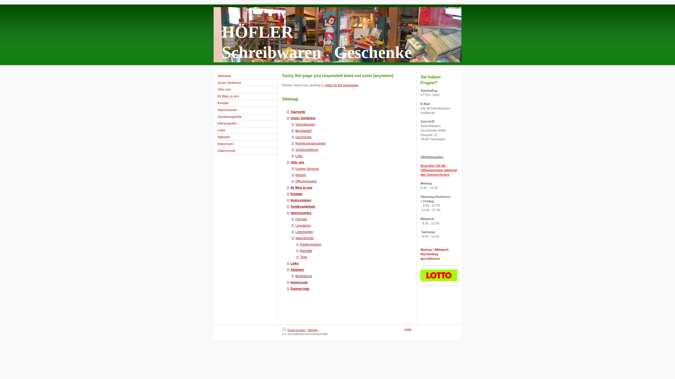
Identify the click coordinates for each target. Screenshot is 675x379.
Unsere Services (307, 169)
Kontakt (296, 194)
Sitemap (312, 330)
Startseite (298, 112)
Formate (301, 219)
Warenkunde (304, 238)
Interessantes (301, 213)
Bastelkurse (303, 276)
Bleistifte (306, 251)
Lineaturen (303, 225)
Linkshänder (304, 232)
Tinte (303, 257)
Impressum (299, 282)
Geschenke (303, 137)
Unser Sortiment (303, 118)
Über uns (297, 162)
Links (295, 263)
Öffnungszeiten (306, 181)
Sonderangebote (303, 206)
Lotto (298, 156)
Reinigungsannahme (310, 143)
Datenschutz (300, 289)
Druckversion (296, 330)
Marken (300, 175)
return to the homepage (342, 85)
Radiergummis (310, 244)
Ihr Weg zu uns (301, 188)
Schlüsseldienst (306, 150)
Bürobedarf (303, 131)
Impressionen (301, 200)
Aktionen (297, 270)
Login (407, 329)
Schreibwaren (305, 124)
